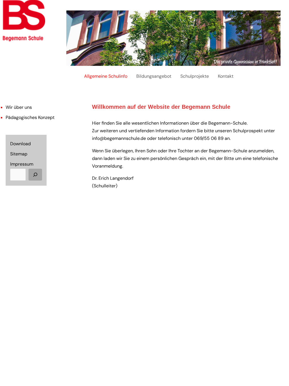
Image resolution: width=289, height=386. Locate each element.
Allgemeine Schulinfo (105, 76)
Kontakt (225, 76)
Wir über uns (19, 107)
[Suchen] (35, 175)
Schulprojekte (194, 76)
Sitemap (18, 154)
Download (20, 144)
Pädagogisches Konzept (30, 117)
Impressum (21, 164)
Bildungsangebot (153, 76)
